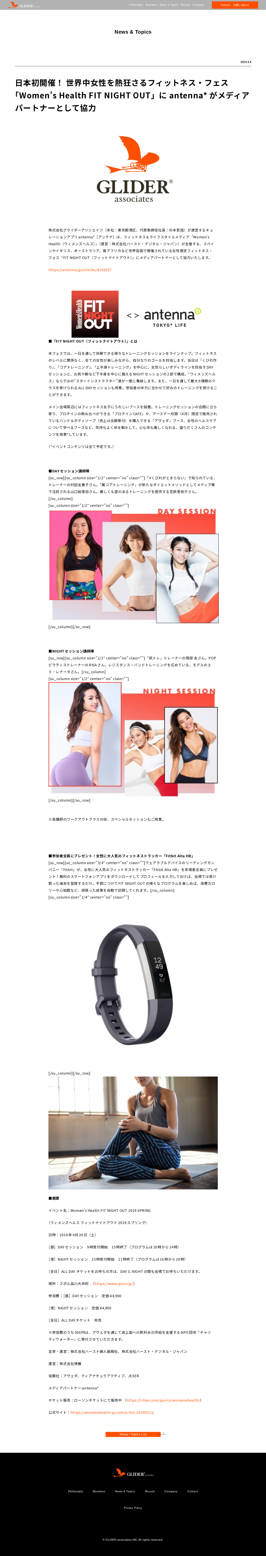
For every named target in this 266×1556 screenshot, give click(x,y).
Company (198, 4)
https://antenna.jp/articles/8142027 (80, 269)
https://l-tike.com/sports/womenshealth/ (163, 1399)
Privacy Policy (133, 1507)
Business (151, 4)
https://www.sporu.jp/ (113, 1283)
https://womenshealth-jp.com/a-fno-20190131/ (112, 1412)
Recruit (185, 4)
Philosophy (136, 4)
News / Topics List (133, 1434)
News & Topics (169, 4)
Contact (192, 1491)
